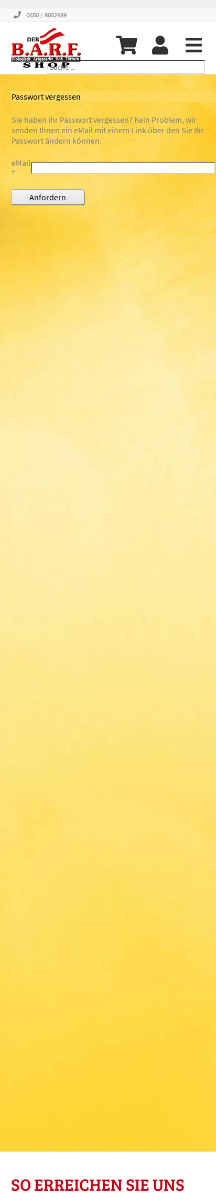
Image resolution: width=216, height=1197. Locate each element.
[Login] (159, 45)
